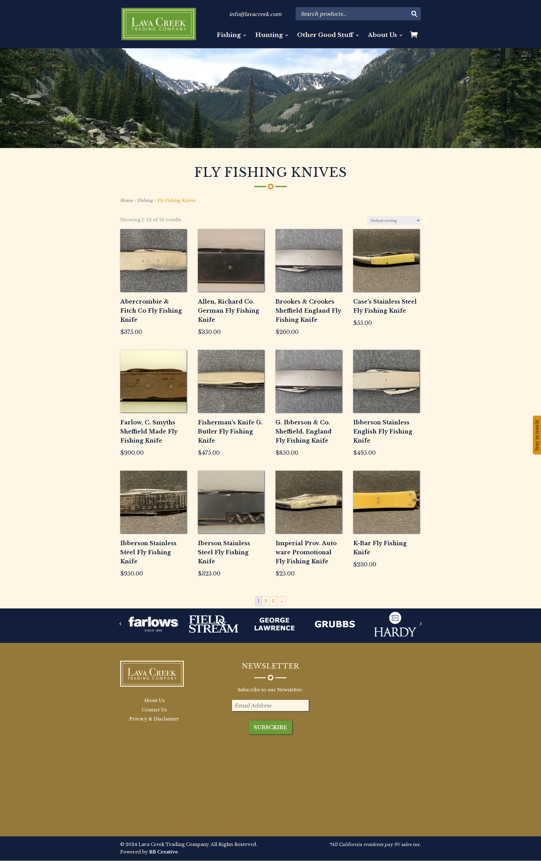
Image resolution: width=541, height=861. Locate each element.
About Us (382, 35)
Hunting (269, 35)
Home (126, 200)
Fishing (229, 35)
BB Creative (163, 852)
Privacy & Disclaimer (154, 719)
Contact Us (154, 710)
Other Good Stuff (325, 35)
